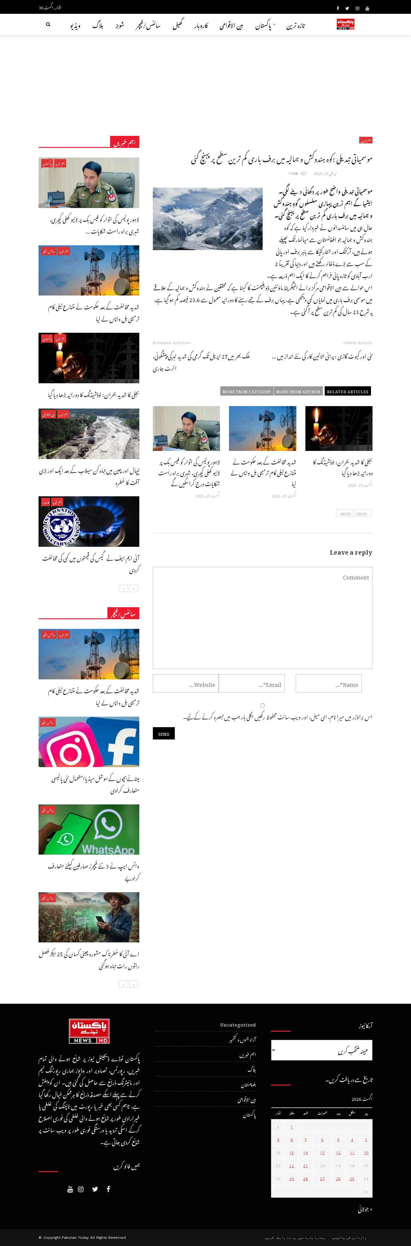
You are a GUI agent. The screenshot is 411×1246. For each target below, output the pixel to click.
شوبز (120, 24)
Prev (361, 513)
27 (322, 1177)
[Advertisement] (205, 80)
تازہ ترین (295, 24)
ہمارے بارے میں (311, 1237)
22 (291, 1164)
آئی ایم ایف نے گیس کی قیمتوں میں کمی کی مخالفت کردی (90, 563)
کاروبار (201, 24)
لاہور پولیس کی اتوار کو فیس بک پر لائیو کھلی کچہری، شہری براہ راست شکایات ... (94, 224)
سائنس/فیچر (148, 24)
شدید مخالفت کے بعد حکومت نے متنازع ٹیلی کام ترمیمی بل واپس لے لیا (263, 471)
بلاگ (98, 24)
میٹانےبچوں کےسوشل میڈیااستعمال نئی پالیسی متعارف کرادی (95, 783)
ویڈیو (75, 24)
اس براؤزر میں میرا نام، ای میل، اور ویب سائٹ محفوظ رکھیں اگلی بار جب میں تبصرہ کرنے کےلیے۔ (277, 716)
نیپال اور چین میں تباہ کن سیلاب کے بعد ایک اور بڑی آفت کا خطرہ (89, 475)
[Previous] (133, 588)
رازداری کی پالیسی (349, 1237)
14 (305, 1151)
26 (338, 1177)
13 (322, 1151)
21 (305, 1164)
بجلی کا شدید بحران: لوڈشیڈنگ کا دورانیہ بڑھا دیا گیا (342, 466)
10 (366, 1151)
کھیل (177, 24)
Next (346, 513)
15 (291, 1151)
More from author (298, 390)
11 (352, 1151)
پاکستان (263, 24)
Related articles (348, 390)
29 (291, 1177)
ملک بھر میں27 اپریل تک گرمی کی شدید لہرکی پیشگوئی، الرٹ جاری (201, 361)
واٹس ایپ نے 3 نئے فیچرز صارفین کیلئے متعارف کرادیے (93, 871)
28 (305, 1177)
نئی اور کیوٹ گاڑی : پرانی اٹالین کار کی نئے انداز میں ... (322, 355)
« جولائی (365, 1208)
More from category (247, 390)
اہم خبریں (366, 140)
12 (338, 1151)
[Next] (123, 588)
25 (352, 1177)
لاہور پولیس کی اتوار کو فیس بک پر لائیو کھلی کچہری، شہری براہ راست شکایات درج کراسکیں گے (189, 471)
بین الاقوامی (231, 24)
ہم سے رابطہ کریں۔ (279, 1237)
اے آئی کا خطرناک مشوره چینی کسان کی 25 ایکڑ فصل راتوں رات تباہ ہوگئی (89, 959)
